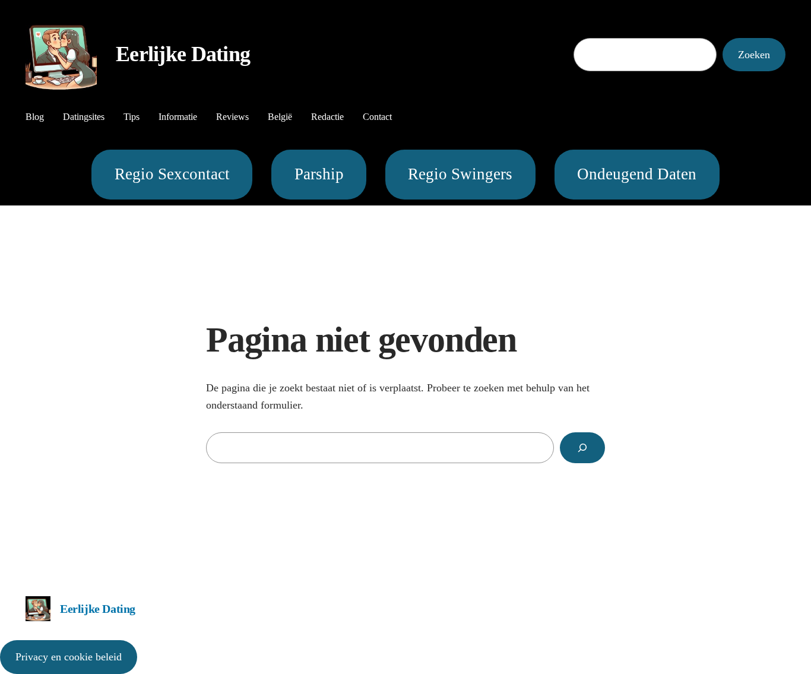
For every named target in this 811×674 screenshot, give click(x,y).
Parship (319, 174)
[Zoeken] (582, 447)
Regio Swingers (460, 174)
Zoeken (754, 55)
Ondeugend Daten (636, 174)
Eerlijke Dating (183, 54)
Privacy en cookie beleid (68, 657)
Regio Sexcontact (172, 174)
